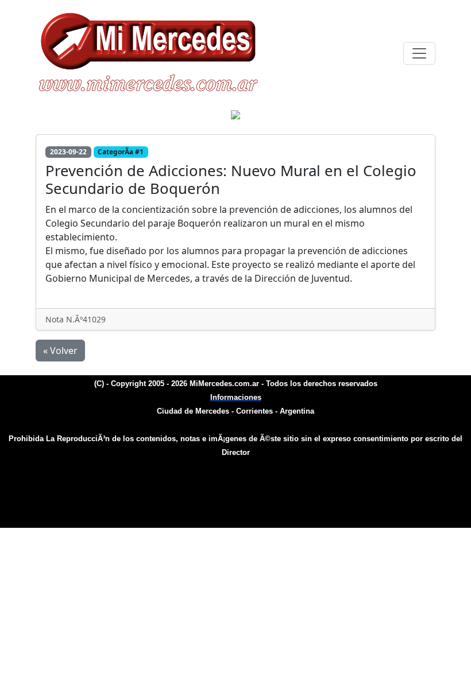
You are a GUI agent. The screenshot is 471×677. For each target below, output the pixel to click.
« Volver (60, 350)
